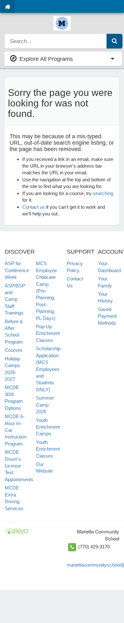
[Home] (7, 6)
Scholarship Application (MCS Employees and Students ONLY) (48, 369)
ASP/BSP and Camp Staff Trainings (15, 299)
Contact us (33, 207)
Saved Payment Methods (107, 316)
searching (103, 193)
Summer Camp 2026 (45, 404)
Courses (14, 350)
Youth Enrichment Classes (48, 449)
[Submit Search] (114, 41)
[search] (56, 41)
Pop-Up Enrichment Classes (48, 333)
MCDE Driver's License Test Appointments (19, 465)
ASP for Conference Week (17, 270)
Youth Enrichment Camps (48, 427)
